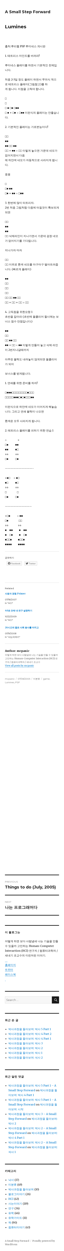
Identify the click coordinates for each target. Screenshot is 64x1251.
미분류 (36, 678)
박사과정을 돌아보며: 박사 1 (25, 1052)
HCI (10, 1199)
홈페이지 (10, 965)
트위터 (9, 969)
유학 (11, 1213)
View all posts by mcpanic (19, 665)
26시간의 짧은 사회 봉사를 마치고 (22, 627)
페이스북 (10, 974)
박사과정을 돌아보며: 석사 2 (25, 1057)
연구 (11, 1208)
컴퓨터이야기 (16, 1227)
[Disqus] (32, 736)
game (46, 678)
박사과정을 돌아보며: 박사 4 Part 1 (29, 1038)
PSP (17, 682)
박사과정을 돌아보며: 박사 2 (25, 1048)
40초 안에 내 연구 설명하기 (18, 610)
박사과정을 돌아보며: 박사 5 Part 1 (29, 1029)
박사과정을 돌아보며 (21, 1189)
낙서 (11, 1180)
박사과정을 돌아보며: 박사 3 (25, 1043)
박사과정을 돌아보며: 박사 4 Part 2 (29, 1034)
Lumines (9, 682)
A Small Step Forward (27, 11)
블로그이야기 (16, 1194)
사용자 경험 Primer (15, 593)
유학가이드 (15, 1217)
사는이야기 (15, 1203)
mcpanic (10, 678)
